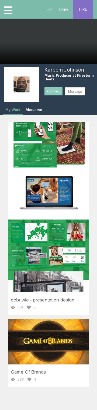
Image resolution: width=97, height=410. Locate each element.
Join (50, 9)
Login (63, 9)
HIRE (83, 9)
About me (34, 109)
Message (75, 92)
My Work (12, 109)
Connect (53, 91)
